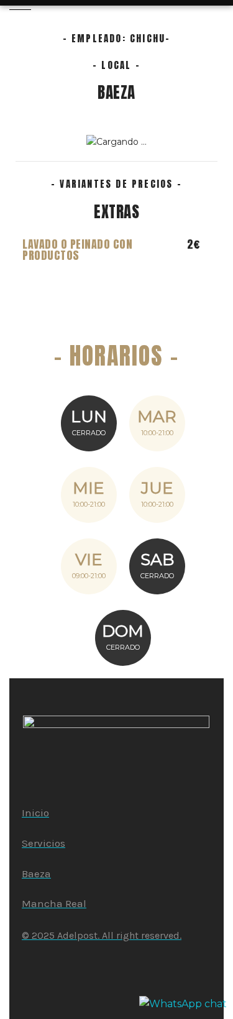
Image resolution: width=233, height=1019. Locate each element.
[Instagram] (33, 964)
